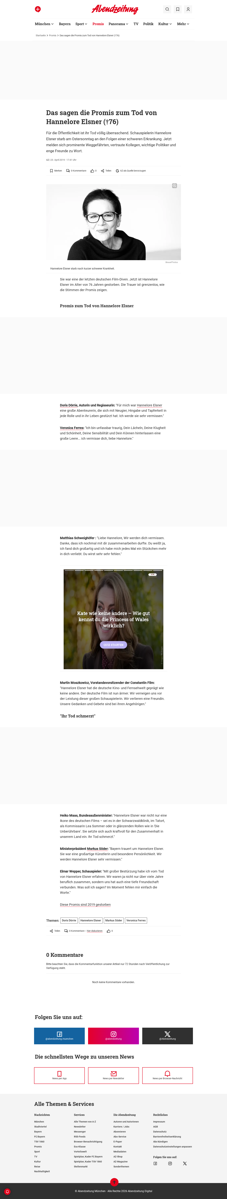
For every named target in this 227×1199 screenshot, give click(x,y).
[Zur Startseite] (115, 14)
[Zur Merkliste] (178, 9)
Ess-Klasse (80, 1146)
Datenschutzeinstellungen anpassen (172, 1146)
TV (136, 24)
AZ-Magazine (121, 1161)
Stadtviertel (40, 1126)
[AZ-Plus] (38, 9)
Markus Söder (97, 849)
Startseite (41, 35)
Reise (37, 1166)
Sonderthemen (121, 1166)
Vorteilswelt (80, 1151)
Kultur (163, 24)
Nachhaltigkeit (42, 1171)
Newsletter (80, 1126)
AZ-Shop (118, 1156)
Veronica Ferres (71, 428)
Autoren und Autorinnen (126, 1121)
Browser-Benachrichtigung (88, 1141)
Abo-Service (120, 1136)
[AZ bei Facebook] (155, 1163)
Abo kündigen (160, 1141)
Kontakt (118, 1146)
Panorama (117, 24)
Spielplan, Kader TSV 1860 (88, 1161)
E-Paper (118, 1141)
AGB (155, 1126)
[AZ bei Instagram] (170, 1163)
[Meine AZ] (188, 9)
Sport (79, 24)
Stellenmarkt (81, 1166)
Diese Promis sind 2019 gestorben (85, 905)
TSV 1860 (39, 1141)
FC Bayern (39, 1136)
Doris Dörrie (68, 405)
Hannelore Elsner (149, 405)
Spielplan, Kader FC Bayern (88, 1156)
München (42, 24)
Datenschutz (160, 1131)
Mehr (181, 24)
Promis (98, 24)
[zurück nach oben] (114, 1184)
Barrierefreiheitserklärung (167, 1136)
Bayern (65, 24)
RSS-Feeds (79, 1136)
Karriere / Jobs (121, 1126)
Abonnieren (120, 1131)
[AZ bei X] (185, 1163)
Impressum (159, 1121)
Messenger (80, 1131)
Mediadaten (120, 1151)
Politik (148, 24)
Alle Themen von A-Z (85, 1121)
